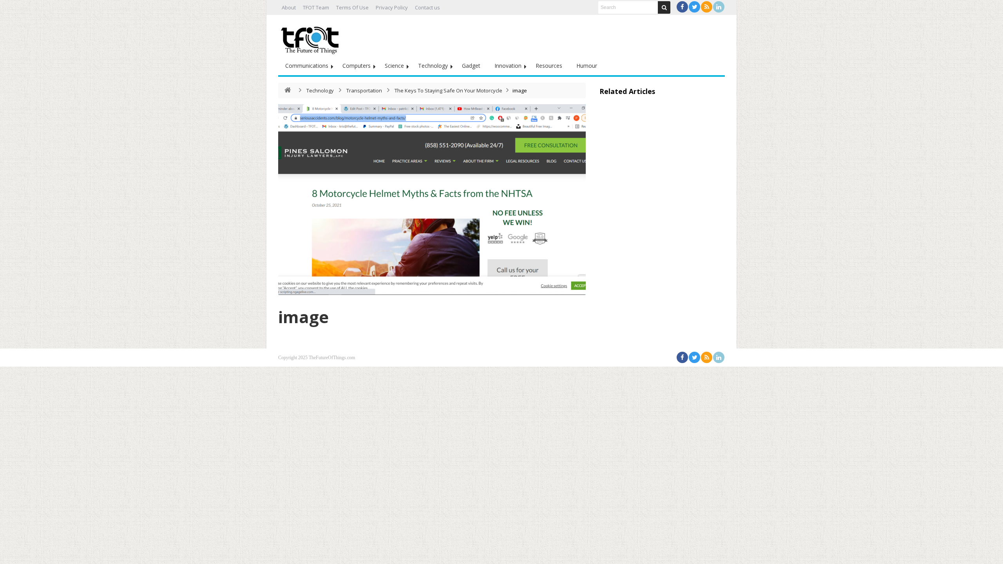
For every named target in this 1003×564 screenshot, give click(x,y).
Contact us (427, 7)
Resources (549, 65)
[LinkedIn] (719, 7)
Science (394, 65)
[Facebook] (682, 7)
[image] (432, 199)
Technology (433, 65)
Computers (356, 65)
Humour (586, 65)
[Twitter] (694, 7)
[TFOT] (311, 37)
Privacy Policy (392, 7)
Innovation (507, 65)
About (289, 7)
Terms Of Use (352, 7)
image (303, 317)
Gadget (471, 65)
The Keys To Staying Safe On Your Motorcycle (448, 90)
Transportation (364, 90)
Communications (306, 65)
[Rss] (707, 7)
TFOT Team (316, 7)
